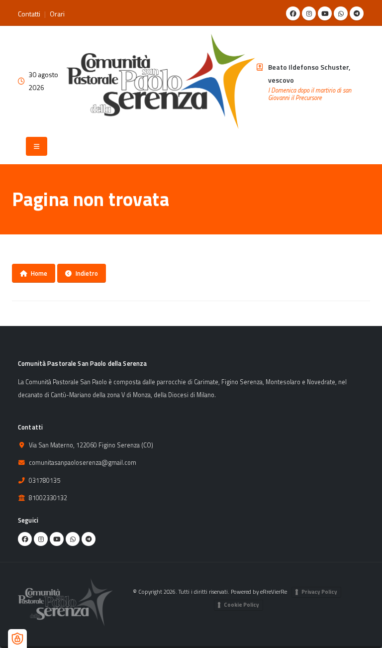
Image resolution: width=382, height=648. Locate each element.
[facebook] (293, 13)
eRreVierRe (273, 591)
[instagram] (309, 13)
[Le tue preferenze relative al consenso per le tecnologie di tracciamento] (17, 638)
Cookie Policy (241, 605)
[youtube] (325, 13)
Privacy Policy (319, 592)
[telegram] (357, 13)
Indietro (87, 273)
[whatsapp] (341, 13)
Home (39, 273)
